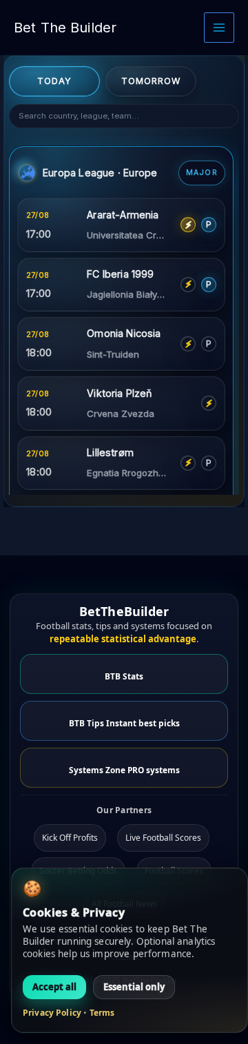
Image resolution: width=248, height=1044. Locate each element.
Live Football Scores (163, 837)
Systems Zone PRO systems (124, 769)
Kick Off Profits (70, 837)
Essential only (134, 987)
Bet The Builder (65, 27)
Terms (102, 1013)
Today (54, 81)
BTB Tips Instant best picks (124, 722)
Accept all (54, 987)
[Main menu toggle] (219, 27)
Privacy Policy (52, 1013)
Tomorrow (150, 81)
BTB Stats (124, 676)
